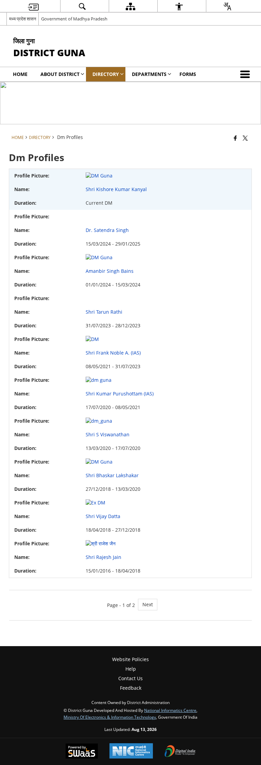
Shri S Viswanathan (107, 434)
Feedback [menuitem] (130, 688)
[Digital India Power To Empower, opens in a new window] (180, 751)
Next (147, 604)
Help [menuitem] (130, 669)
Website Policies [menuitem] (130, 659)
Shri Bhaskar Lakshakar (112, 475)
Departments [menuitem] (149, 74)
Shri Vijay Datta (103, 516)
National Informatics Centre (170, 710)
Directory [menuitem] (105, 74)
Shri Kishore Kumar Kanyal (116, 189)
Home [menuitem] (20, 74)
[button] (246, 74)
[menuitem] (33, 6)
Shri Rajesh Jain (103, 557)
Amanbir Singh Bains (110, 271)
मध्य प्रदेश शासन (22, 19)
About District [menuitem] (60, 74)
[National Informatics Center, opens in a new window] (131, 751)
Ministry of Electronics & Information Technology (110, 717)
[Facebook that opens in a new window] (235, 138)
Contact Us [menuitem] (130, 678)
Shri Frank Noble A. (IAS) (113, 352)
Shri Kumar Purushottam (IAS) (120, 393)
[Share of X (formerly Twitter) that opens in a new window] (245, 138)
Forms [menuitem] (187, 74)
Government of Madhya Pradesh (74, 19)
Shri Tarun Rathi (104, 312)
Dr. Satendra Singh (107, 230)
